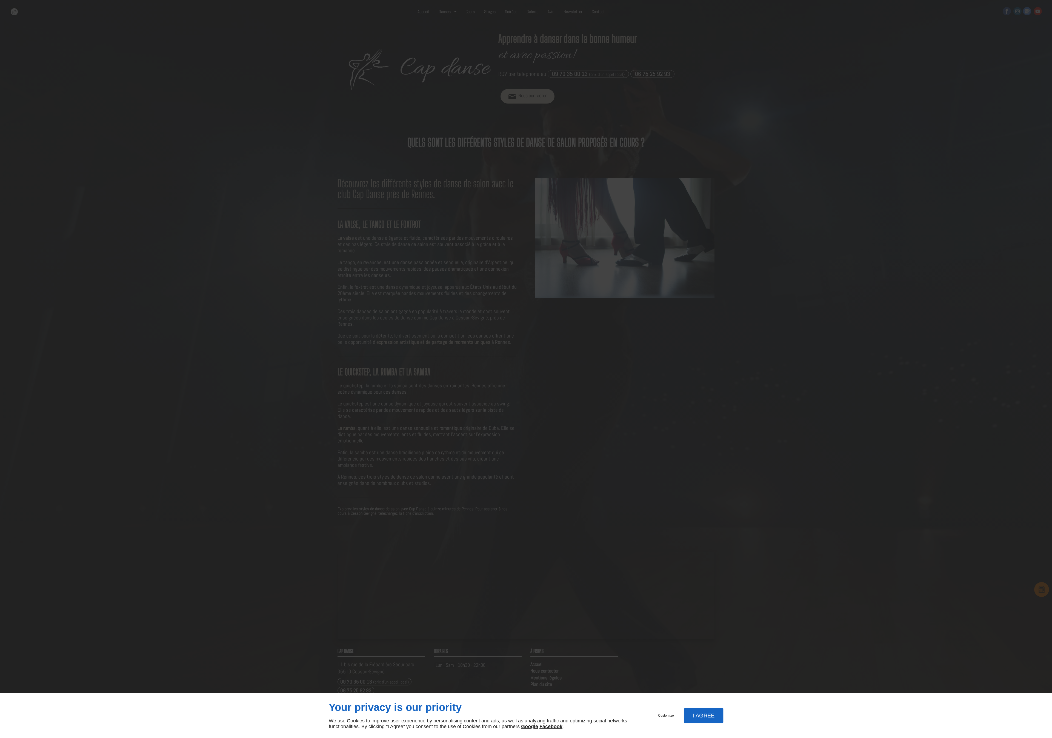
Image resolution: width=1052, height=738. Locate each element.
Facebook (550, 726)
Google (529, 726)
